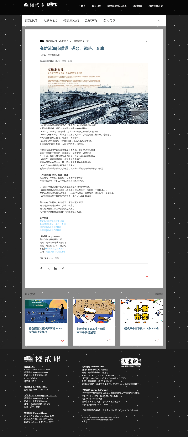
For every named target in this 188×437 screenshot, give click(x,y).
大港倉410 (50, 20)
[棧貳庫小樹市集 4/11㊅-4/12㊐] (142, 311)
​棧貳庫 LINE (30, 381)
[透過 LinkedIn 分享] (55, 268)
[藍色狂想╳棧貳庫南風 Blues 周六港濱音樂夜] (46, 311)
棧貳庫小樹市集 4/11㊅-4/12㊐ (141, 328)
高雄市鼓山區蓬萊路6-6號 (36, 401)
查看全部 (159, 294)
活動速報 (91, 20)
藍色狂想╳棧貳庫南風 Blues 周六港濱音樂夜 (45, 330)
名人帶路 (109, 20)
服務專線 (28, 398)
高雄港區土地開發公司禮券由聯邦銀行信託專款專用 (100, 417)
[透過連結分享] (62, 268)
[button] (159, 20)
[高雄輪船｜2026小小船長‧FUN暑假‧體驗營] (94, 311)
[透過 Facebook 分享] (41, 268)
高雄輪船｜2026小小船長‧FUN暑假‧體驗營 (91, 330)
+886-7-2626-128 (40, 398)
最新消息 (31, 20)
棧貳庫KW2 (71, 20)
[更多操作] (146, 41)
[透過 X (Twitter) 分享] (48, 268)
